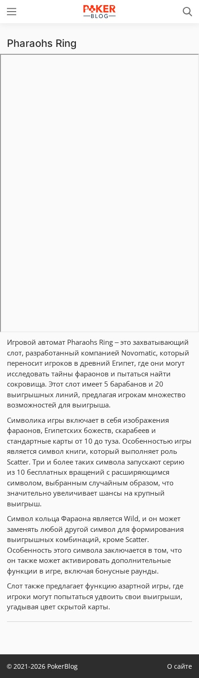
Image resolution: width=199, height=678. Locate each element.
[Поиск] (187, 11)
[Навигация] (11, 11)
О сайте (179, 666)
